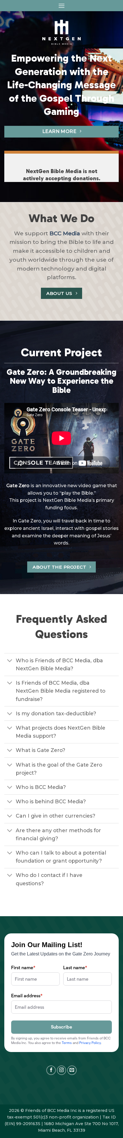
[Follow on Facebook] (51, 1070)
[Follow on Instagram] (61, 1070)
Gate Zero (17, 485)
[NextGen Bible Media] (62, 32)
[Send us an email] (72, 1070)
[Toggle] (9, 661)
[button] (61, 5)
